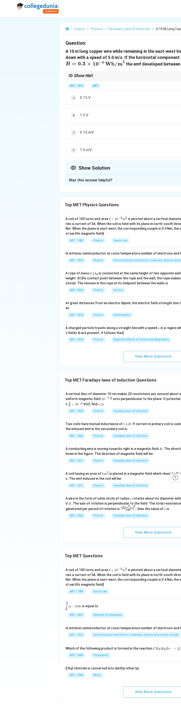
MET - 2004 (76, 655)
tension (118, 290)
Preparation (100, 655)
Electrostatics (122, 315)
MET (96, 85)
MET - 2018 (76, 315)
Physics (98, 240)
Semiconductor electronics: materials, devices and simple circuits (135, 634)
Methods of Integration (107, 614)
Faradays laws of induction (131, 411)
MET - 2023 (76, 411)
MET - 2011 (76, 85)
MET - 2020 (76, 435)
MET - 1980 (76, 240)
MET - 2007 (76, 614)
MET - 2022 (76, 515)
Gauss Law (120, 240)
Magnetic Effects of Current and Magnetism (141, 339)
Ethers (97, 675)
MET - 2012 (76, 260)
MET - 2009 (76, 290)
